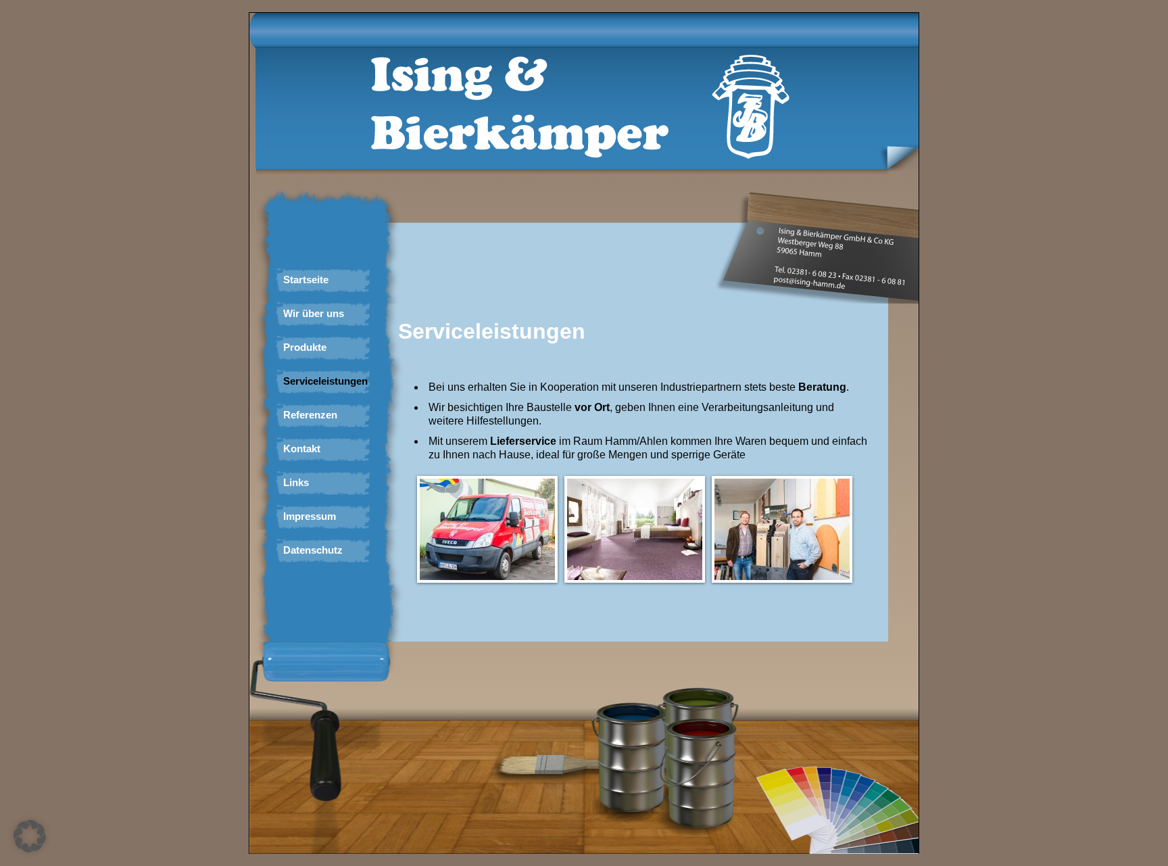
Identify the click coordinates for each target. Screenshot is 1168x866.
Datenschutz (313, 550)
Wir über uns (313, 313)
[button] (29, 836)
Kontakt (301, 448)
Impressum (309, 516)
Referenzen (310, 414)
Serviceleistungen (325, 381)
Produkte (304, 347)
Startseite (305, 279)
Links (296, 482)
